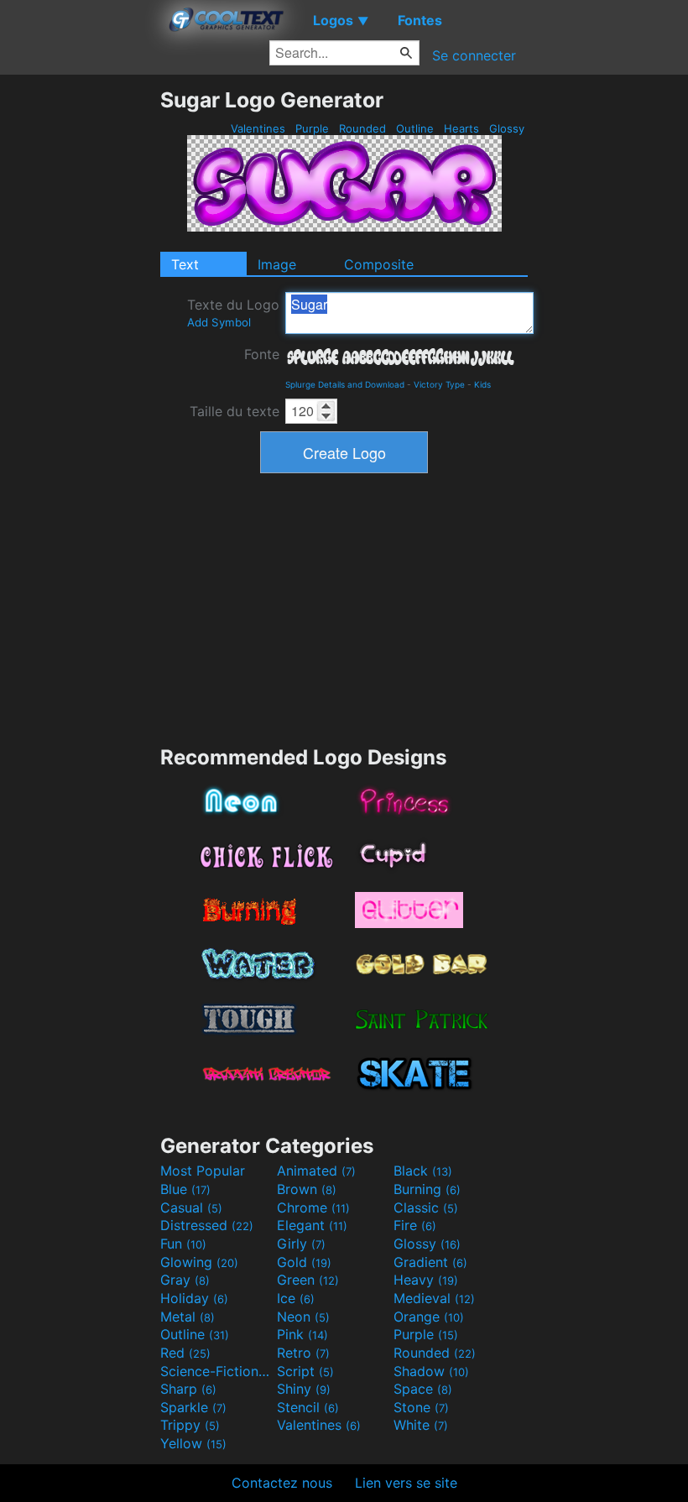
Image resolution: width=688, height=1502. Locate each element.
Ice (296, 1298)
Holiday (194, 1298)
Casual (191, 1207)
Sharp (188, 1388)
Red (185, 1352)
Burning (427, 1189)
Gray (185, 1279)
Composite (379, 264)
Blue (185, 1189)
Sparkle (193, 1407)
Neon (303, 1316)
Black (423, 1170)
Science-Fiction (216, 1371)
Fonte (261, 354)
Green (308, 1279)
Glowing (199, 1262)
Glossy (507, 128)
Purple (312, 128)
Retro (303, 1352)
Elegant (312, 1225)
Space (423, 1388)
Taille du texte (234, 411)
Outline (415, 128)
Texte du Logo (233, 312)
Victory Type (439, 384)
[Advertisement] (80, 339)
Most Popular (202, 1170)
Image (277, 264)
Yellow (193, 1443)
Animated (316, 1170)
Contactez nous (282, 1482)
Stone (421, 1407)
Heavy (426, 1279)
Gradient (430, 1262)
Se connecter (474, 55)
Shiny (304, 1388)
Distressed (206, 1225)
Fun (183, 1243)
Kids (482, 384)
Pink (302, 1334)
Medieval (434, 1298)
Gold (304, 1262)
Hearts (461, 128)
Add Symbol (219, 322)
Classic (426, 1207)
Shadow (431, 1371)
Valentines (258, 128)
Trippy (190, 1424)
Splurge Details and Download (344, 384)
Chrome (313, 1207)
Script (305, 1371)
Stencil (308, 1407)
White (421, 1424)
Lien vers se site (406, 1482)
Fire (415, 1225)
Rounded (362, 128)
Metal (187, 1316)
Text (185, 264)
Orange (429, 1316)
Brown (306, 1189)
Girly (301, 1243)
